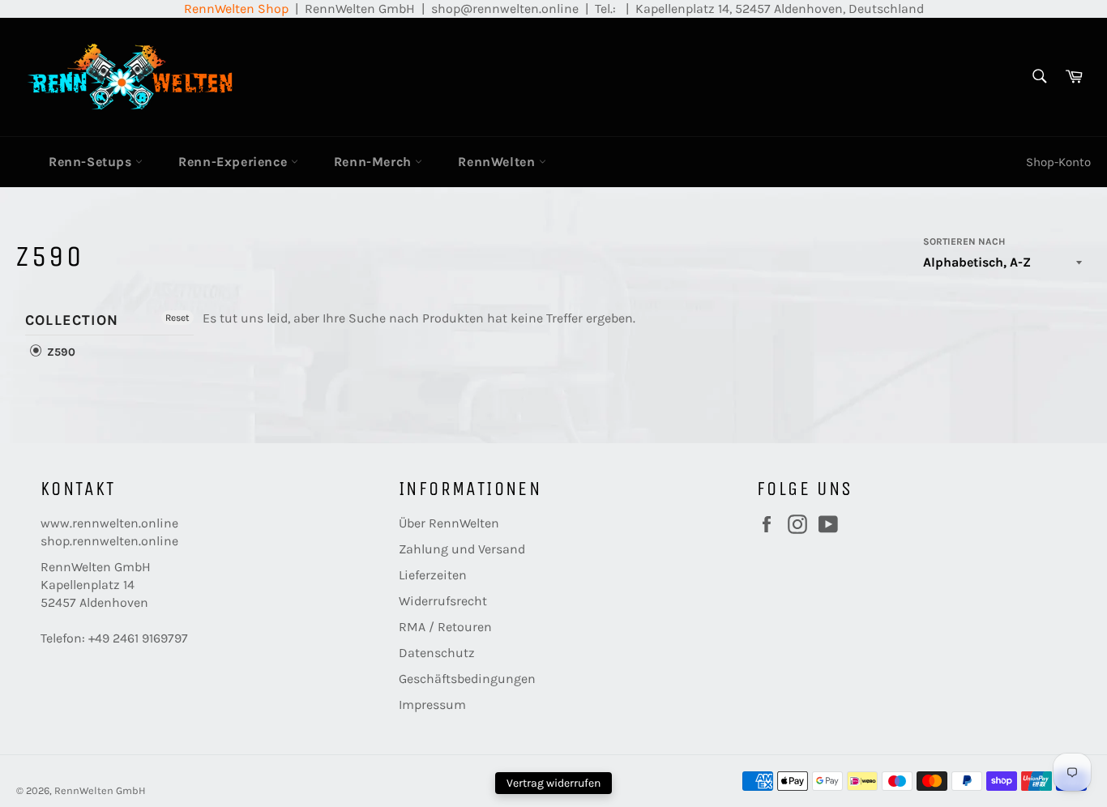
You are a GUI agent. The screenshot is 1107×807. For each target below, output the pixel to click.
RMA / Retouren (445, 626)
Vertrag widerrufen (553, 783)
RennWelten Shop (236, 8)
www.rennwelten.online (109, 523)
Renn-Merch (375, 161)
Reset (177, 317)
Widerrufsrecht (443, 600)
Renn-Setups (92, 161)
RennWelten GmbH (100, 790)
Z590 (59, 352)
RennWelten (498, 161)
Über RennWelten (449, 523)
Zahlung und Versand (462, 549)
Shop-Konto (1058, 162)
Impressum (432, 704)
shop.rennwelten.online (109, 541)
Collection (71, 320)
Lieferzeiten (433, 575)
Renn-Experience (234, 161)
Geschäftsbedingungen (467, 678)
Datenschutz (437, 652)
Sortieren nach (964, 241)
